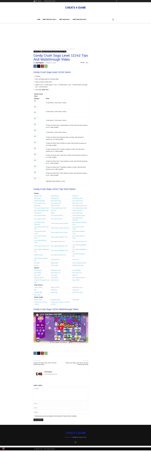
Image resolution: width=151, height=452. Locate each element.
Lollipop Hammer (39, 277)
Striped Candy (38, 299)
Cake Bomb (37, 205)
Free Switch (54, 275)
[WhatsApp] (46, 66)
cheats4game (39, 62)
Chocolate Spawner (39, 200)
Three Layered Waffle (78, 215)
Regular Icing (38, 196)
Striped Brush (55, 280)
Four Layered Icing (56, 203)
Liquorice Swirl (55, 198)
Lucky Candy (54, 277)
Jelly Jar (36, 265)
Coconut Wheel (76, 270)
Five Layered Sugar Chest (41, 210)
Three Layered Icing (39, 203)
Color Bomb (37, 272)
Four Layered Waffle (40, 219)
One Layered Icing (56, 200)
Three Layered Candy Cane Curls (60, 228)
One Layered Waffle (40, 215)
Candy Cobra (54, 265)
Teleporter (54, 290)
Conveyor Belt (38, 292)
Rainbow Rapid (38, 255)
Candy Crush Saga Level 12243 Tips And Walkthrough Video (76, 363)
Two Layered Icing (77, 200)
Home (35, 49)
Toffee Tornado (55, 205)
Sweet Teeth (75, 280)
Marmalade (37, 198)
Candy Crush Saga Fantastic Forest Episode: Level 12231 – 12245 (54, 51)
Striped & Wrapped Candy (41, 280)
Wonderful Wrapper (78, 265)
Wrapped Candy (55, 299)
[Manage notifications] (3, 448)
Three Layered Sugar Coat (41, 246)
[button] (113, 19)
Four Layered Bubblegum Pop (59, 250)
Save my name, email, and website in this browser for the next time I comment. (56, 416)
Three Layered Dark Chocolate (59, 223)
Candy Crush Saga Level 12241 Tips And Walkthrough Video (45, 363)
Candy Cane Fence (77, 213)
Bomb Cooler (37, 270)
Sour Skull (37, 263)
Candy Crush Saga (42, 49)
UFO (35, 282)
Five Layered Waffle (56, 219)
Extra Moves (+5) (77, 272)
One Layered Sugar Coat (58, 241)
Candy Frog (75, 290)
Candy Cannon (38, 287)
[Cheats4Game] (75, 7)
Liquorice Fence (55, 259)
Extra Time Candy (77, 292)
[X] (38, 66)
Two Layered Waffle (57, 215)
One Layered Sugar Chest (79, 205)
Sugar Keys (37, 294)
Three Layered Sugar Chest (58, 208)
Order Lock (75, 259)
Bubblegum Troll (55, 270)
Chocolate (75, 196)
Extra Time (37, 275)
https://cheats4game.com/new (50, 374)
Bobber (53, 213)
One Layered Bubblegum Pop (59, 246)
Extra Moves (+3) (55, 272)
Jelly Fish (74, 275)
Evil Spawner (37, 213)
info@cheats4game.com (79, 437)
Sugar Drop (54, 292)
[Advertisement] (75, 35)
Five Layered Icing (77, 203)
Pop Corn (53, 210)
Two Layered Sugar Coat (79, 241)
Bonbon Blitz (54, 263)
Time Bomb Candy (77, 198)
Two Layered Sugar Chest (41, 208)
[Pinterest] (42, 66)
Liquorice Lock (55, 196)
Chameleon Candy (77, 287)
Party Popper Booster (78, 277)
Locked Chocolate (77, 210)
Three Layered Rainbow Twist (59, 237)
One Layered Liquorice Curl (58, 255)
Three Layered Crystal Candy (59, 232)
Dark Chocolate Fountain (79, 263)
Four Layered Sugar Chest (79, 208)
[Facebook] (116, 1)
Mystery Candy (55, 287)
